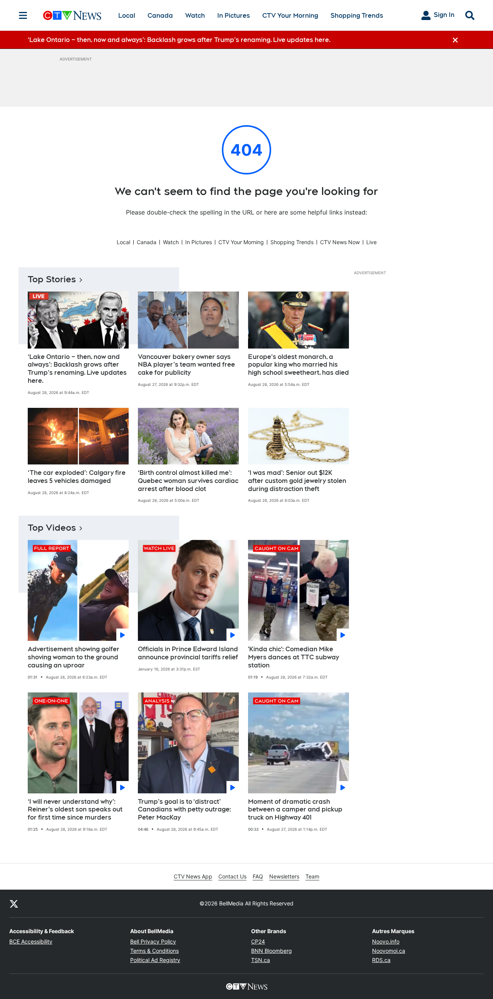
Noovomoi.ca (388, 950)
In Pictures (233, 15)
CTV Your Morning (290, 15)
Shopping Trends (356, 15)
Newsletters (284, 876)
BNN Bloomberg (271, 950)
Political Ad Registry (155, 960)
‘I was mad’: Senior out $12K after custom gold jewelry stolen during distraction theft (297, 481)
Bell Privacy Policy (153, 941)
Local (126, 15)
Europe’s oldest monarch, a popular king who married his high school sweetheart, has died (298, 365)
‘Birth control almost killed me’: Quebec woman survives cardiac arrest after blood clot (188, 481)
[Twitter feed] (13, 903)
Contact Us (232, 876)
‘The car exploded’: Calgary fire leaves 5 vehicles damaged (77, 476)
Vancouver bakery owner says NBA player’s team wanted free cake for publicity (186, 365)
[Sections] (23, 15)
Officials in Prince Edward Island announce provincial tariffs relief (188, 653)
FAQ (258, 876)
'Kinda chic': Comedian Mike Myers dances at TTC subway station (293, 657)
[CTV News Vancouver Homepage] (72, 15)
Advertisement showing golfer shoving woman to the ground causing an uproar (73, 657)
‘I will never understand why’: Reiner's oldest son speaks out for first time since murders (75, 809)
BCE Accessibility (30, 941)
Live (371, 242)
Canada (160, 15)
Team (312, 876)
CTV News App (193, 876)
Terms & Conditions (154, 950)
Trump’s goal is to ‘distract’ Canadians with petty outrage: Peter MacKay (184, 809)
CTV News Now (340, 242)
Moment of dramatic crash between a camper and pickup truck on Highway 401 (295, 809)
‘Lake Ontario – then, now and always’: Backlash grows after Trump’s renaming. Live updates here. (77, 368)
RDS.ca (381, 960)
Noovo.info (385, 941)
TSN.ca (260, 960)
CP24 (258, 941)
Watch (195, 15)
